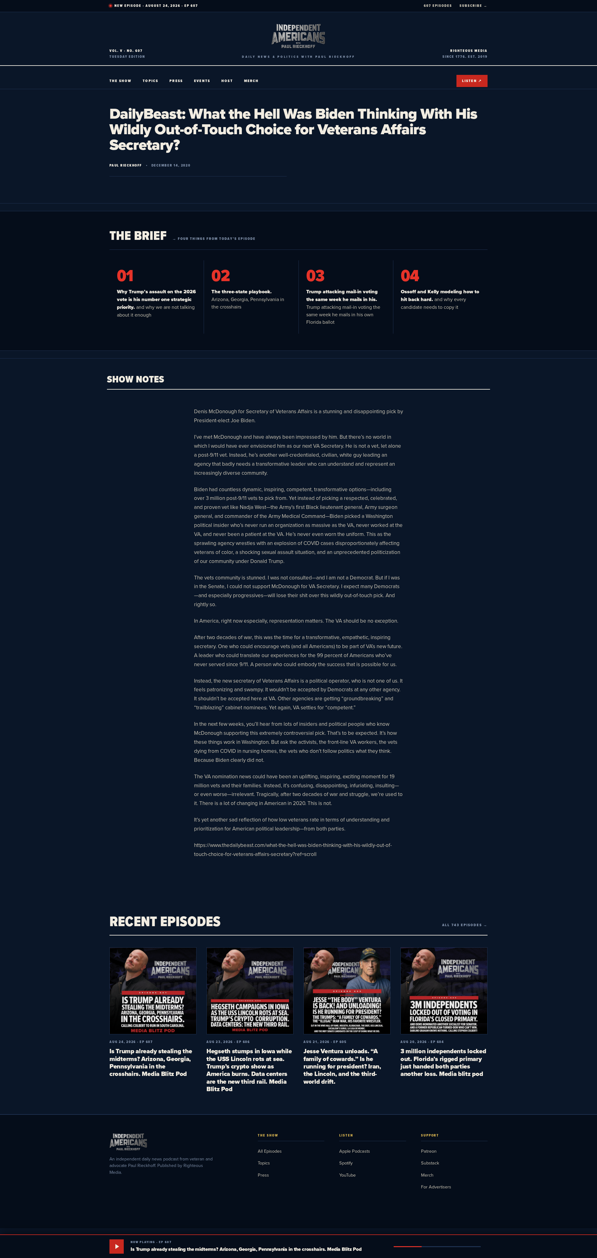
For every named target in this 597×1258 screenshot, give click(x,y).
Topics (150, 81)
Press (176, 81)
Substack (430, 1163)
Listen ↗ (472, 81)
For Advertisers (436, 1186)
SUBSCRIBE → (474, 5)
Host (227, 81)
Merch (251, 81)
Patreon (429, 1151)
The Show (120, 81)
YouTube (347, 1175)
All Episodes (270, 1151)
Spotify (346, 1163)
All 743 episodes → (465, 925)
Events (202, 81)
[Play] (116, 1246)
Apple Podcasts (354, 1151)
